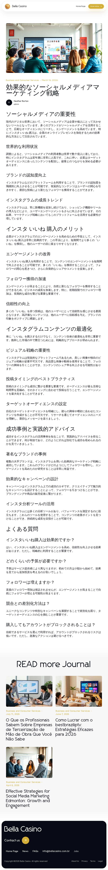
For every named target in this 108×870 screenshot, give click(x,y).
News (25, 851)
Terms (92, 861)
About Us (75, 861)
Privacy (85, 861)
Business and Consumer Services (22, 80)
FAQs (35, 851)
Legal (100, 861)
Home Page (12, 851)
